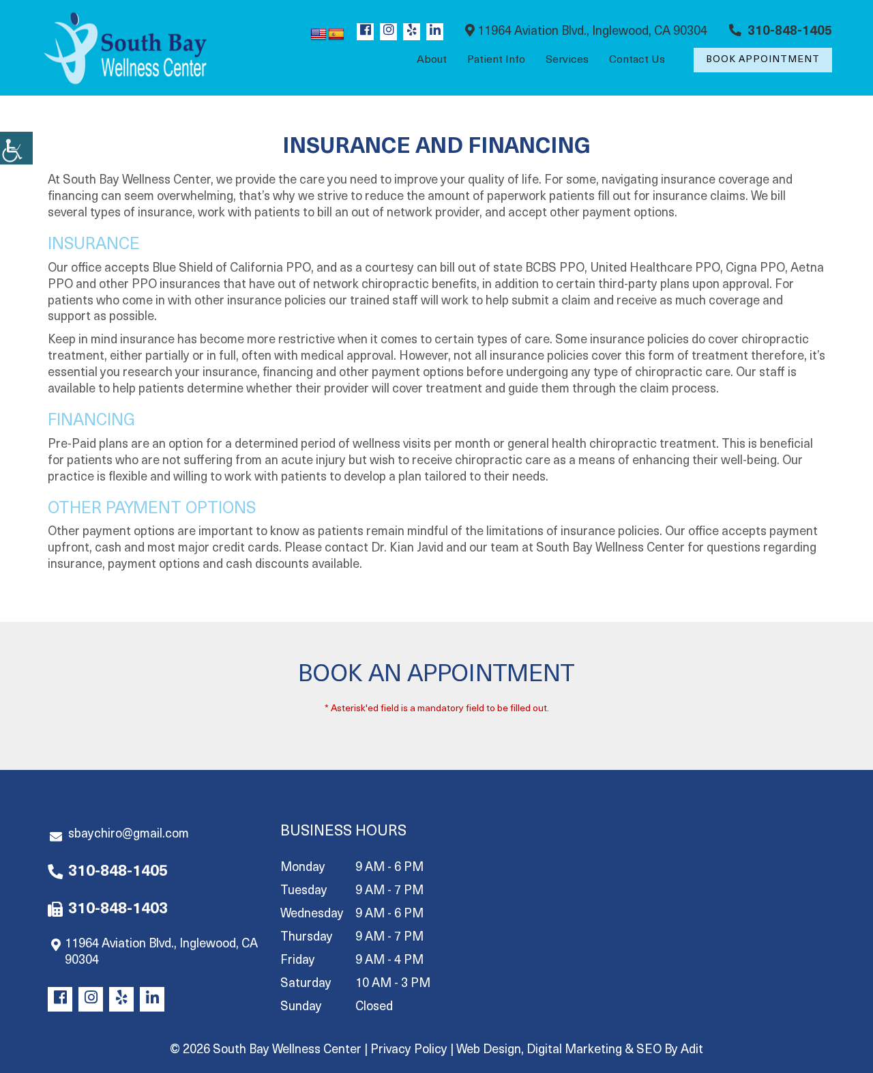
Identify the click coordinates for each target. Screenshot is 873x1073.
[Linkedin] (434, 31)
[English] (318, 35)
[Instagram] (388, 31)
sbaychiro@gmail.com (128, 835)
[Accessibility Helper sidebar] (16, 148)
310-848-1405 (788, 32)
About (432, 60)
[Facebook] (365, 31)
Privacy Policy (408, 1050)
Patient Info (496, 60)
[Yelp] (411, 31)
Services (567, 60)
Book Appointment (763, 60)
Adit (692, 1050)
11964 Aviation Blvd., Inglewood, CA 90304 (591, 32)
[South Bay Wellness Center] (125, 47)
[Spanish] (336, 35)
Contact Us (637, 60)
